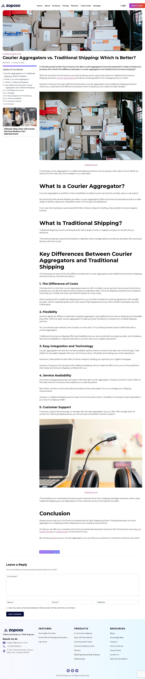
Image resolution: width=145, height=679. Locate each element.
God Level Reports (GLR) (84, 646)
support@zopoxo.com (17, 643)
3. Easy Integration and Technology (19, 96)
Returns (77, 650)
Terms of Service (116, 646)
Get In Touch (137, 6)
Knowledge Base (116, 637)
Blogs (112, 633)
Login (123, 6)
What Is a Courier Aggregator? (17, 79)
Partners (74, 6)
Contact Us (114, 655)
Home (39, 6)
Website (101, 602)
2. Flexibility (10, 93)
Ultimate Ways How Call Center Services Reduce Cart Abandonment (19, 122)
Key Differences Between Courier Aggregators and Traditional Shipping (20, 86)
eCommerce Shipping (49, 552)
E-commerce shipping (83, 633)
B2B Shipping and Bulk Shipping (87, 655)
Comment (12, 576)
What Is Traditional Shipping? (16, 82)
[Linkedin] (76, 670)
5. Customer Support (13, 101)
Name (10, 602)
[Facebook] (68, 670)
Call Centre (43, 642)
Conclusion (9, 104)
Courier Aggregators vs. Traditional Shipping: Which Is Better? (19, 74)
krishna (7, 63)
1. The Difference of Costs (15, 90)
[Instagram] (72, 670)
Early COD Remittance (83, 637)
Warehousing (79, 659)
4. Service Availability (13, 98)
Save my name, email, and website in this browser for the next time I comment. (42, 608)
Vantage (97, 6)
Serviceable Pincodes (47, 633)
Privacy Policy (115, 650)
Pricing (65, 6)
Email (55, 602)
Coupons (113, 642)
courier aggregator (12, 54)
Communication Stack (83, 642)
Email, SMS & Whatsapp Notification (53, 637)
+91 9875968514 (14, 646)
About (47, 6)
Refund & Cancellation (119, 659)
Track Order (86, 6)
